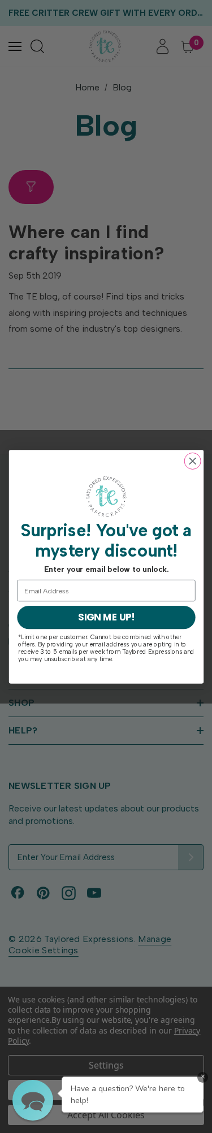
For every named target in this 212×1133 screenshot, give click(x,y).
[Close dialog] (192, 460)
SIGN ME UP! (105, 617)
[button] (32, 1100)
